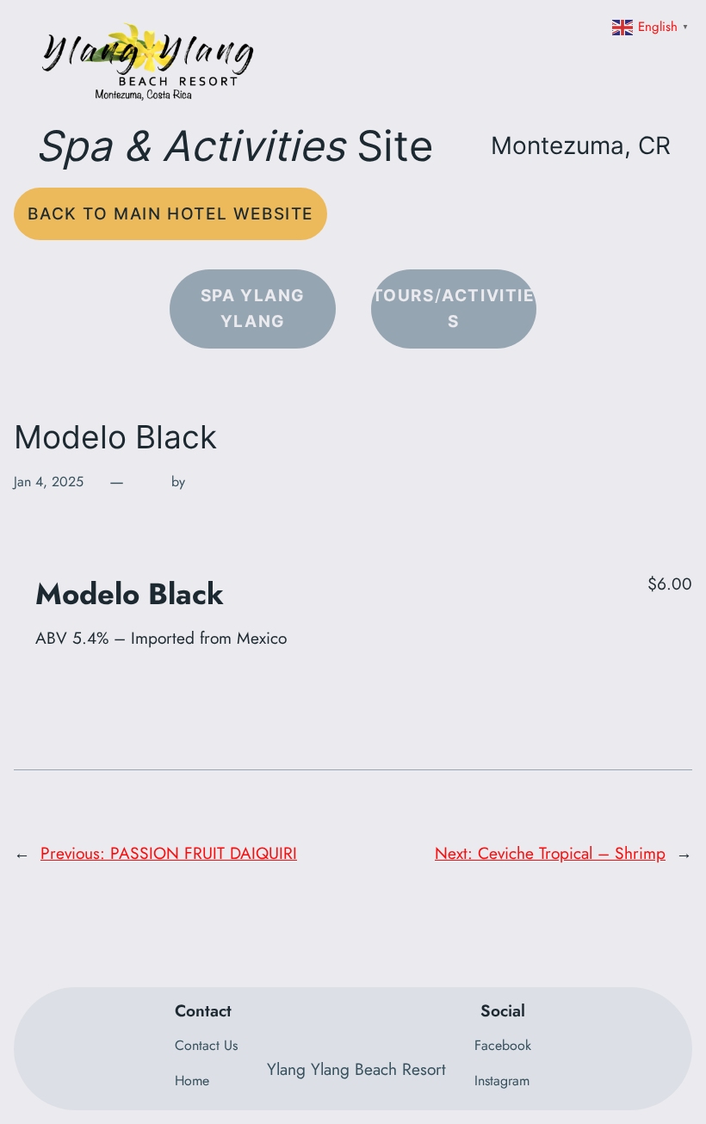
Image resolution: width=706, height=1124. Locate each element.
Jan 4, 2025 (49, 481)
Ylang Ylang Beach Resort (356, 1069)
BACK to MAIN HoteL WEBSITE (170, 213)
